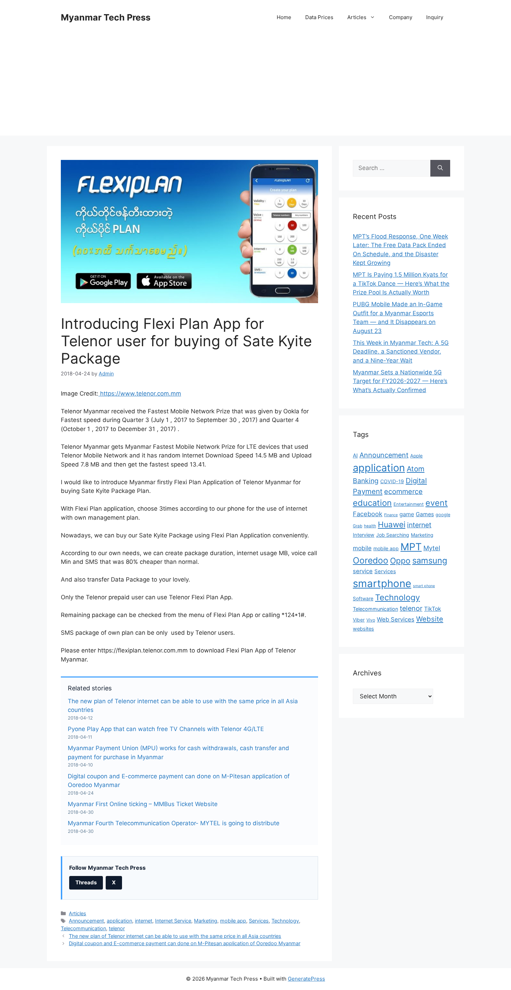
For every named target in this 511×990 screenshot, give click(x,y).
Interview (363, 535)
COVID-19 (392, 481)
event (436, 503)
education (372, 503)
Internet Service (173, 921)
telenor (117, 928)
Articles (356, 17)
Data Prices (319, 17)
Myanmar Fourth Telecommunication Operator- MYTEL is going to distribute (173, 823)
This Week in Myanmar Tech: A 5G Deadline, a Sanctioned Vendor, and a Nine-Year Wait (401, 351)
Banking (366, 481)
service (363, 571)
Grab (357, 526)
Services (259, 921)
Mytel (431, 548)
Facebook (367, 514)
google (443, 514)
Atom (415, 468)
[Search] (440, 168)
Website (429, 619)
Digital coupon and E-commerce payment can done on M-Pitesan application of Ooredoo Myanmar (184, 943)
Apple (416, 456)
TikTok (432, 609)
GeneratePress (306, 978)
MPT (411, 547)
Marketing (205, 921)
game (406, 514)
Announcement (86, 921)
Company (400, 17)
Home (284, 17)
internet (143, 921)
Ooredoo (370, 560)
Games (425, 514)
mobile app (233, 921)
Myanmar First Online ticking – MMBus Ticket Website (143, 804)
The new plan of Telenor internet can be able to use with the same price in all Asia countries (175, 936)
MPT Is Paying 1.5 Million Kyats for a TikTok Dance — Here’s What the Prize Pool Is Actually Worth (401, 283)
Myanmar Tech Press (106, 17)
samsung (429, 560)
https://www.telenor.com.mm (139, 393)
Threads (86, 882)
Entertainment (409, 504)
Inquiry (434, 17)
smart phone (424, 586)
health (370, 526)
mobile (362, 548)
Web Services (395, 619)
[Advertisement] (255, 87)
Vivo (370, 620)
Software (363, 598)
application (119, 921)
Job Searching (392, 535)
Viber (359, 620)
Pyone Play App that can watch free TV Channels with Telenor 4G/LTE (166, 728)
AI (355, 455)
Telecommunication (83, 928)
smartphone (382, 583)
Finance (391, 514)
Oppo (400, 560)
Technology (285, 921)
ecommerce (403, 491)
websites (363, 629)
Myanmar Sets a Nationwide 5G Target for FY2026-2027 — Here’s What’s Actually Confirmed (400, 381)
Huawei (391, 524)
